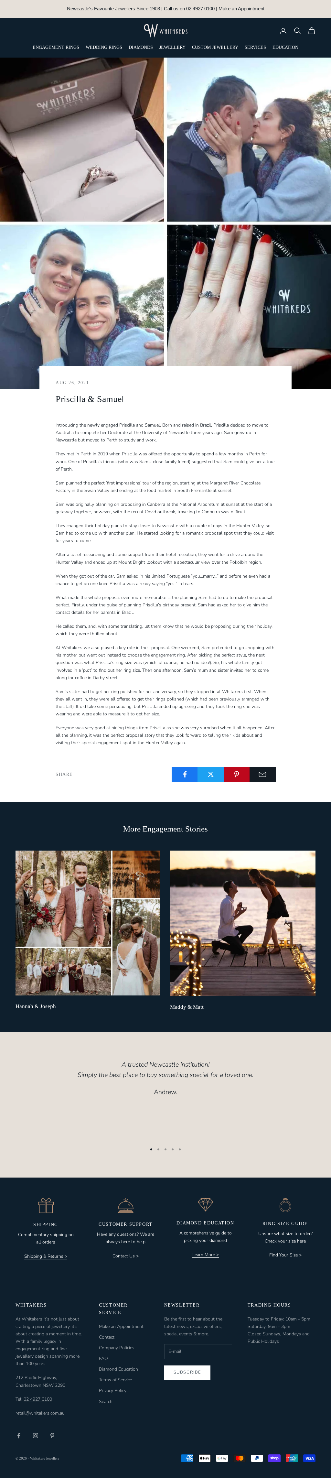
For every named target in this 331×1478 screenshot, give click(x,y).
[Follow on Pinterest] (52, 1435)
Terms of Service (115, 1380)
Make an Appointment (241, 8)
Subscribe (187, 1372)
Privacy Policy (112, 1390)
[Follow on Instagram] (35, 1435)
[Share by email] (262, 774)
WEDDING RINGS (104, 47)
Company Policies (116, 1348)
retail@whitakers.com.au (40, 1413)
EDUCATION (285, 47)
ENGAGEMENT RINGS (56, 47)
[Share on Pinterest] (237, 774)
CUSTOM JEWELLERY (215, 47)
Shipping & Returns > (45, 1256)
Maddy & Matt (187, 1007)
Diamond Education (118, 1369)
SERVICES (255, 47)
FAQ (103, 1358)
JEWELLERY (172, 47)
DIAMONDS (141, 47)
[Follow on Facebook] (19, 1435)
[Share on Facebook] (185, 774)
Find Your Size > (285, 1255)
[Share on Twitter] (210, 774)
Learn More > (205, 1255)
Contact (106, 1337)
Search (105, 1401)
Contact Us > (125, 1256)
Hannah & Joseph (36, 1006)
